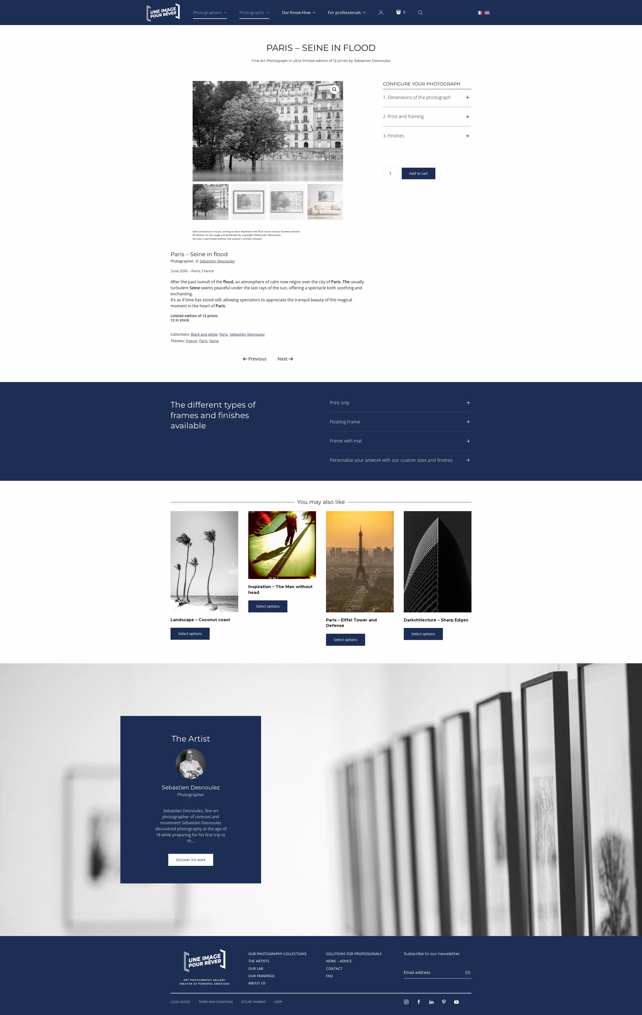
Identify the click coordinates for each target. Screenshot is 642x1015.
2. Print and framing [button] (403, 116)
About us (257, 983)
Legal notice (180, 1002)
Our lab (255, 968)
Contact (334, 968)
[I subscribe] (467, 973)
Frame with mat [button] (346, 441)
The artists (258, 961)
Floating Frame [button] (345, 422)
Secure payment (253, 1002)
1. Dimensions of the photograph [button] (417, 97)
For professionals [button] (344, 12)
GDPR (278, 1002)
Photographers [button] (207, 12)
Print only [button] (339, 403)
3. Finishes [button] (393, 136)
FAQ (329, 975)
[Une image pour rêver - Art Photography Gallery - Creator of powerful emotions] (204, 960)
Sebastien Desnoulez (217, 261)
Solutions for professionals (354, 953)
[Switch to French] (479, 12)
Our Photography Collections (277, 953)
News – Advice (339, 961)
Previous (257, 359)
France (191, 340)
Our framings (261, 975)
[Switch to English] (487, 12)
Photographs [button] (251, 12)
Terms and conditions (216, 1002)
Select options (190, 633)
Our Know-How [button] (296, 12)
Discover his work (190, 859)
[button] (380, 13)
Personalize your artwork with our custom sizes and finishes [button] (391, 460)
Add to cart (418, 173)
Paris (223, 334)
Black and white (204, 334)
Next (282, 359)
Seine (214, 340)
